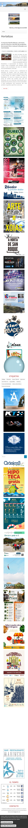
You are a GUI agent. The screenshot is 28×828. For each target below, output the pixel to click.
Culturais (18, 381)
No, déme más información (8, 825)
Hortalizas (21, 51)
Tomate (16, 51)
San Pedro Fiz (5, 381)
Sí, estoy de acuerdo (6, 822)
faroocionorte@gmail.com (14, 812)
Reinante (9, 379)
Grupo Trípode (15, 379)
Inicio (3, 31)
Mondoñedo (10, 51)
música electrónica (16, 384)
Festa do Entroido (6, 386)
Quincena (22, 379)
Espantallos (12, 381)
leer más (5, 88)
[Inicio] (14, 4)
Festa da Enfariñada (6, 384)
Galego (3, 379)
